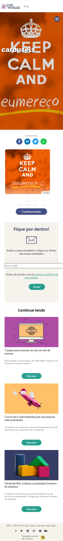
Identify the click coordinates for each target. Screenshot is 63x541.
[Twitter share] (35, 141)
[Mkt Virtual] (11, 6)
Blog (26, 6)
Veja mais (31, 376)
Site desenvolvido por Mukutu (30, 537)
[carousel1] (27, 141)
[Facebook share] (19, 141)
